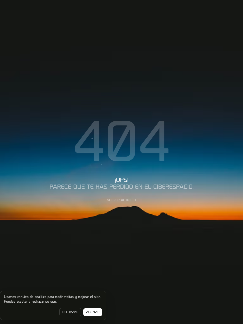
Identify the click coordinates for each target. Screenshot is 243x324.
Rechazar (70, 312)
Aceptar (92, 312)
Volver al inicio (121, 200)
